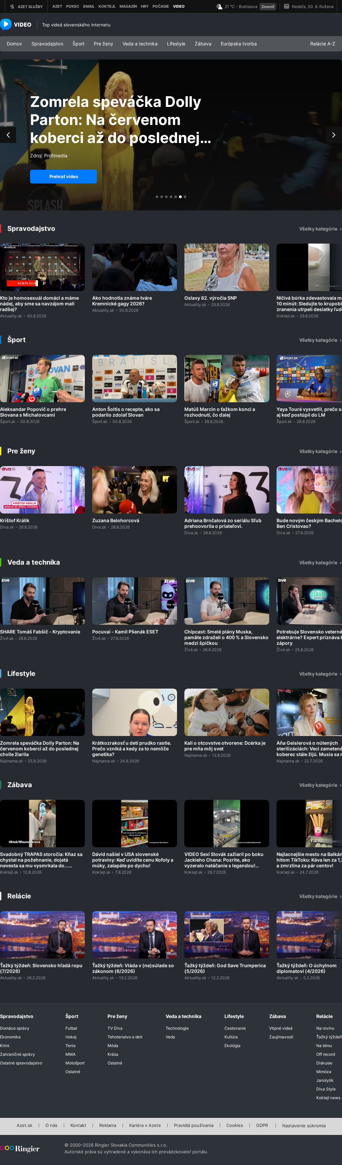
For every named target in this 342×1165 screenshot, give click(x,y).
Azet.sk (24, 1125)
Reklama (107, 1125)
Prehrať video (63, 176)
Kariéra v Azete (145, 1125)
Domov (14, 43)
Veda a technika (140, 43)
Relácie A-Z (322, 43)
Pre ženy (103, 43)
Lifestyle (176, 43)
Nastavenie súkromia (304, 1126)
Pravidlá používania (193, 1125)
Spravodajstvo (47, 43)
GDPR (262, 1125)
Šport (78, 43)
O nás (51, 1125)
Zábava (203, 43)
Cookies (234, 1125)
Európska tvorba (239, 43)
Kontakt (78, 1125)
